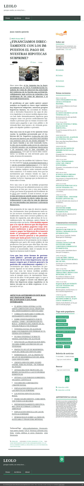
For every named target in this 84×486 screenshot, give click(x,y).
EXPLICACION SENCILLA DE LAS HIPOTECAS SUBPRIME (28, 413)
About (27, 18)
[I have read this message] (82, 484)
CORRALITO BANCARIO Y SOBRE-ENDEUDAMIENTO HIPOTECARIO (28, 315)
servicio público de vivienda (65, 332)
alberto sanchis (62, 271)
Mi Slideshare (60, 86)
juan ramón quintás (17, 430)
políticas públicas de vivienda (66, 328)
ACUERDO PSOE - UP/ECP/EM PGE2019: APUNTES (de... (66, 198)
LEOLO (10, 6)
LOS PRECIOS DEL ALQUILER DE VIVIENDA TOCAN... (67, 138)
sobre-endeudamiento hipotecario (35, 428)
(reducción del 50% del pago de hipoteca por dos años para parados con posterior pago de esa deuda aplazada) (29, 138)
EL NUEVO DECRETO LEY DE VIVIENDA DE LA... (66, 114)
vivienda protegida (62, 317)
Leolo (58, 257)
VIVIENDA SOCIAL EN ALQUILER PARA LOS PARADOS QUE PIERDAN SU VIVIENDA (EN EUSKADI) (29, 331)
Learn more (61, 484)
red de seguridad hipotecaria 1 (35, 163)
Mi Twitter (59, 75)
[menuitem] (7, 18)
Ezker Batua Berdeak (64, 343)
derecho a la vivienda (63, 339)
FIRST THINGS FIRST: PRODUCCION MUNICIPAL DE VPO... (67, 259)
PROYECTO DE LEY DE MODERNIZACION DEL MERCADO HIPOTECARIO (28, 350)
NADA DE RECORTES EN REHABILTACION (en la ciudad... (65, 150)
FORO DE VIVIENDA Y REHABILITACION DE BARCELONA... (67, 126)
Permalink (14, 441)
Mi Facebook (60, 81)
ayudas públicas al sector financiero (29, 433)
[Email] (67, 379)
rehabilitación (61, 321)
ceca (43, 443)
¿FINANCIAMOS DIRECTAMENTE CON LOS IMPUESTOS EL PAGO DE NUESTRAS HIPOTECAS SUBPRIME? (28, 49)
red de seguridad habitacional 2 (24, 165)
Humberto (60, 229)
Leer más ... (69, 49)
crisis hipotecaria (15, 446)
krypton (59, 284)
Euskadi (67, 347)
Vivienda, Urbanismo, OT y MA (34, 441)
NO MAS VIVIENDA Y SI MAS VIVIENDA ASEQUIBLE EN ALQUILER (26, 337)
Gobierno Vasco (62, 324)
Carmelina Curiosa (63, 297)
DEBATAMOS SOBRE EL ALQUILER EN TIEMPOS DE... (66, 299)
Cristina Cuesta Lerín (64, 242)
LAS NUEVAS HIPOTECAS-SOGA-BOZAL (26, 394)
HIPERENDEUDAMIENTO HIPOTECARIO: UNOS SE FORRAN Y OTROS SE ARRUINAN (28, 406)
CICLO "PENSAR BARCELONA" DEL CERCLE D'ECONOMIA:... (65, 163)
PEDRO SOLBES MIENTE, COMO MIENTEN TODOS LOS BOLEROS (29, 400)
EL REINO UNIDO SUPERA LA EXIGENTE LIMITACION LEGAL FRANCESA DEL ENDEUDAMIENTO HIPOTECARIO (28, 308)
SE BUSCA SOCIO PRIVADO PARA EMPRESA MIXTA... (66, 175)
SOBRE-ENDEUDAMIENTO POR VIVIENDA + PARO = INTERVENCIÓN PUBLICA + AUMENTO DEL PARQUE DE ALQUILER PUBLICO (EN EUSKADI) (28, 322)
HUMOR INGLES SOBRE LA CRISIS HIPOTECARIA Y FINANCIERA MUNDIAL (28, 418)
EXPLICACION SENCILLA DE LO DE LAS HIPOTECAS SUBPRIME (27, 389)
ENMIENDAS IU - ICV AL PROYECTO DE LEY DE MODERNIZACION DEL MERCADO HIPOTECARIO (28, 357)
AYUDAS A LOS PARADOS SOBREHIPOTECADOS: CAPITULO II (28, 378)
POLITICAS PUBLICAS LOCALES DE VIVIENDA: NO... (66, 186)
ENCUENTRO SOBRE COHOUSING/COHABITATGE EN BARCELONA (66, 210)
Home (7, 18)
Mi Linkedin (60, 70)
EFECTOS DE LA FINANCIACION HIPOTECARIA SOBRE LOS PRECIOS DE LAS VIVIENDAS (29, 344)
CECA (14, 193)
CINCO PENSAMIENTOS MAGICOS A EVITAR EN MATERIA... (66, 102)
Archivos (17, 18)
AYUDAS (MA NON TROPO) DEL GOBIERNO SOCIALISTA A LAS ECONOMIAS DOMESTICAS (28, 372)
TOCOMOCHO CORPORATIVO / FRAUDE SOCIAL (25, 384)
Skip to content (5, 1)
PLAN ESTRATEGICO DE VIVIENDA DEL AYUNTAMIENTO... (66, 285)
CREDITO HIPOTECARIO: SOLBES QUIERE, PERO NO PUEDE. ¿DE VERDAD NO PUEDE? (28, 364)
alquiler (59, 335)
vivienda (59, 347)
